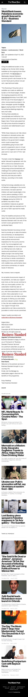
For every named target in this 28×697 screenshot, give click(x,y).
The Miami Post (5, 578)
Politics (12, 688)
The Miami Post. (16, 692)
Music (3, 623)
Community (5, 553)
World (3, 9)
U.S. (9, 686)
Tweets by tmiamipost (7, 533)
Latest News (19, 688)
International (5, 97)
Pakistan (4, 50)
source (3, 387)
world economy (13, 50)
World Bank (16, 74)
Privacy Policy (14, 689)
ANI (2, 54)
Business (4, 592)
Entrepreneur (21, 686)
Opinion (7, 688)
